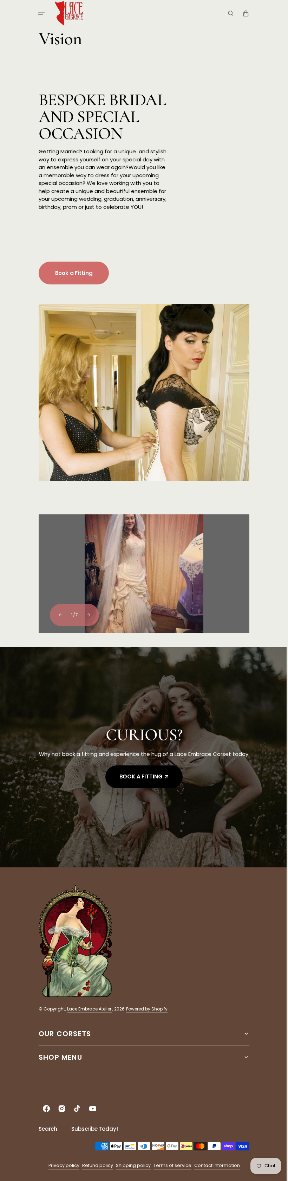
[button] (39, 13)
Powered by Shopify (144, 1005)
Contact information (214, 1162)
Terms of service (170, 1162)
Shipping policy (130, 1162)
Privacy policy (61, 1162)
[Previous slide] (57, 615)
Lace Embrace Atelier (87, 1005)
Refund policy (94, 1162)
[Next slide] (86, 615)
